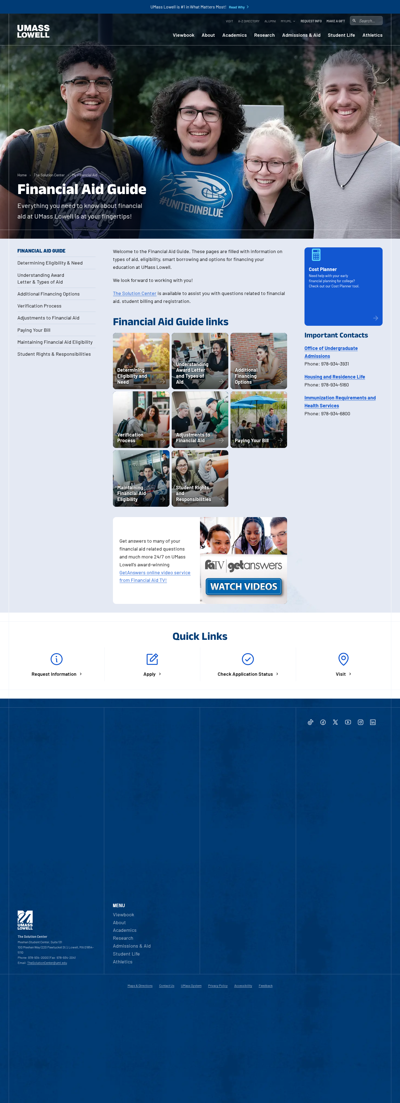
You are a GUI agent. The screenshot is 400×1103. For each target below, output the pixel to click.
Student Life (341, 35)
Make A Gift (336, 21)
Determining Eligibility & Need (50, 263)
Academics (234, 35)
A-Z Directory (249, 21)
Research (264, 35)
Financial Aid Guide (41, 251)
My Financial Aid (84, 175)
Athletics (372, 35)
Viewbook (183, 35)
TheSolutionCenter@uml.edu (47, 962)
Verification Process (39, 306)
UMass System (191, 985)
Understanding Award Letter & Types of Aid (40, 278)
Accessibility (243, 985)
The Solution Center (49, 175)
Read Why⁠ (237, 7)
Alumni (270, 21)
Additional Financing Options (48, 294)
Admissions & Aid (301, 35)
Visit (229, 21)
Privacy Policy (218, 985)
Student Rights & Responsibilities (54, 354)
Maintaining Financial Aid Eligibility (55, 342)
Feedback (266, 985)
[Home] (33, 31)
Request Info (311, 21)
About (208, 35)
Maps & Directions (140, 985)
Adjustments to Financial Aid (48, 318)
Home (22, 175)
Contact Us (166, 985)
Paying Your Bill (33, 330)
